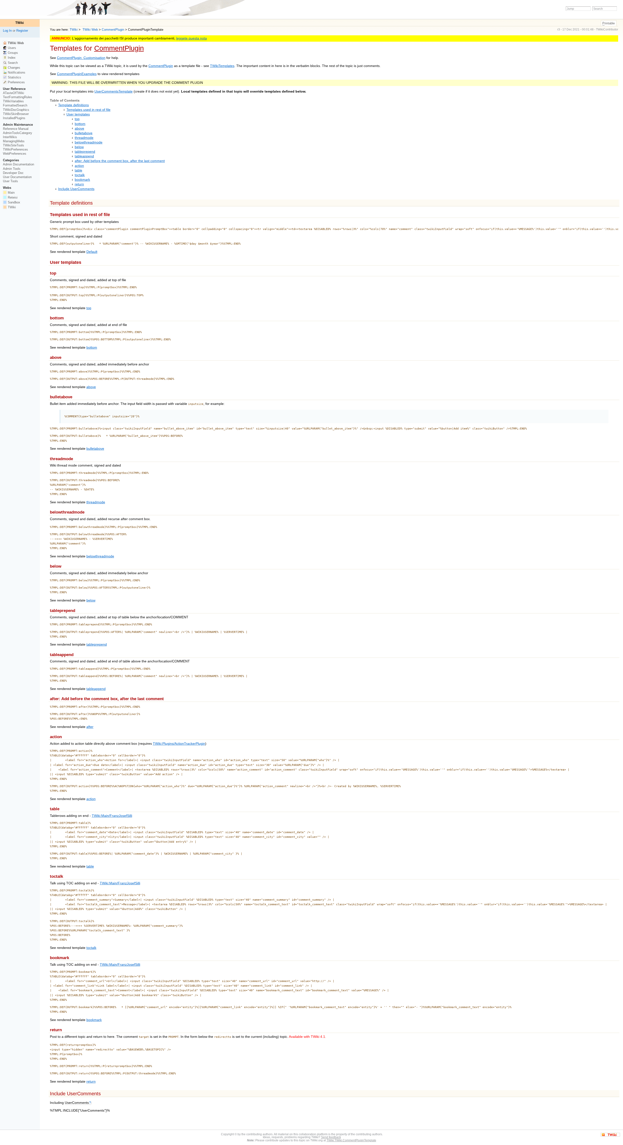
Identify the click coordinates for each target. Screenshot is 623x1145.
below (79, 147)
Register (22, 30)
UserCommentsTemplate (113, 91)
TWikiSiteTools (13, 145)
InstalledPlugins (14, 118)
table (78, 170)
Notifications (16, 72)
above (79, 128)
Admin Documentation (18, 164)
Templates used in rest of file (88, 110)
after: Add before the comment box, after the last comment (120, 161)
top (77, 119)
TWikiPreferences (15, 149)
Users (11, 48)
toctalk (80, 175)
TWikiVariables (13, 101)
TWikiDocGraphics (16, 110)
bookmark (82, 179)
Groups (12, 53)
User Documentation (17, 177)
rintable (608, 23)
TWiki (74, 29)
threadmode (84, 138)
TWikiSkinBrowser (16, 114)
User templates (78, 114)
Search (12, 63)
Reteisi (12, 197)
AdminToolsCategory (17, 133)
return (79, 184)
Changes (13, 67)
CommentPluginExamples (77, 74)
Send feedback (331, 1137)
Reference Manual (15, 129)
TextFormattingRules (17, 97)
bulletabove (83, 133)
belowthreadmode (88, 142)
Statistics (14, 77)
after (89, 727)
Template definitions (73, 105)
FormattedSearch (15, 105)
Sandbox (13, 202)
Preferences (16, 82)
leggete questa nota (191, 38)
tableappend (84, 156)
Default (91, 252)
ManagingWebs (14, 141)
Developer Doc (13, 173)
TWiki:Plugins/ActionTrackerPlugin (179, 743)
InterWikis (10, 137)
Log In (7, 30)
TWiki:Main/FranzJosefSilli (112, 816)
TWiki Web (90, 29)
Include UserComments (76, 189)
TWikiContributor (607, 29)
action (79, 166)
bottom (80, 124)
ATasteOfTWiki (13, 93)
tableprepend (85, 151)
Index (11, 57)
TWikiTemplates (222, 66)
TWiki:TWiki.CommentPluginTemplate (351, 1140)
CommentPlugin (113, 29)
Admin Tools (11, 169)
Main (11, 192)
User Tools (10, 181)
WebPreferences (14, 153)
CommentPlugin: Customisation (81, 58)
